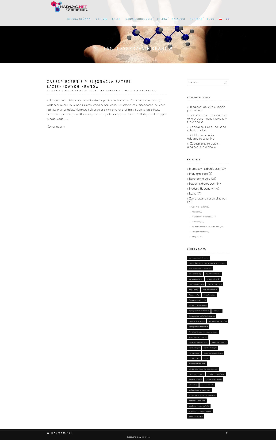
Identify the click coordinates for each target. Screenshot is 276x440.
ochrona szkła (194, 358)
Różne (192, 193)
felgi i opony (193, 290)
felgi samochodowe (210, 290)
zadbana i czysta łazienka (199, 406)
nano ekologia (194, 348)
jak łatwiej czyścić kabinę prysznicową (203, 332)
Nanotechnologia (139, 18)
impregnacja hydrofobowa (199, 311)
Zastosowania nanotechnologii (207, 198)
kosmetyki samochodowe (198, 337)
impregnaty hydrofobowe (198, 327)
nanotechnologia (210, 348)
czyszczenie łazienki (196, 284)
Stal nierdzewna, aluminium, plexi (205, 227)
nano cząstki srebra (219, 342)
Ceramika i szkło (198, 207)
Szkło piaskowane (199, 232)
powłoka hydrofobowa (216, 374)
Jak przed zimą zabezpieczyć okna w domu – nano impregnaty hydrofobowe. (207, 118)
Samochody (196, 222)
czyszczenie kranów (213, 274)
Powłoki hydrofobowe (202, 183)
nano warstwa (194, 353)
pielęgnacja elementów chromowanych (203, 369)
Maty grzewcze (198, 173)
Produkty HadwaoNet (141, 91)
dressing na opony (215, 284)
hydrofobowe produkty (197, 300)
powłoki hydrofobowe (214, 379)
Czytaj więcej (55, 126)
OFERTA (162, 18)
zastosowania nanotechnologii (200, 411)
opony (206, 358)
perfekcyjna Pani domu (197, 364)
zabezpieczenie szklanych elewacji (202, 395)
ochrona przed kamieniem (213, 353)
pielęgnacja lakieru (196, 374)
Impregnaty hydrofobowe (204, 168)
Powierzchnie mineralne (201, 217)
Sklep (116, 18)
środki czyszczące (196, 416)
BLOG (210, 18)
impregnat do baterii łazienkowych (202, 316)
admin (56, 91)
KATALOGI (178, 18)
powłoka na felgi (195, 379)
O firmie (101, 18)
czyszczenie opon (195, 279)
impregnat (217, 311)
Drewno (195, 212)
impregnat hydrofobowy (218, 321)
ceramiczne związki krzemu (198, 258)
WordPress (145, 437)
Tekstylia (195, 237)
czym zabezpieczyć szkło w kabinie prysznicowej (207, 263)
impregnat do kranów (197, 321)
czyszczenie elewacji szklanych (200, 268)
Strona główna (79, 18)
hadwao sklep (194, 295)
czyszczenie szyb (213, 279)
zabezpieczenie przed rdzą (199, 390)
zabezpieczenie (207, 385)
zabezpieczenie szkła (197, 401)
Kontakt (196, 18)
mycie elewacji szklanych (198, 342)
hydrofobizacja (209, 295)
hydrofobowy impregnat (198, 305)
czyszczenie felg (195, 274)
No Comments (111, 91)
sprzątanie (193, 385)
